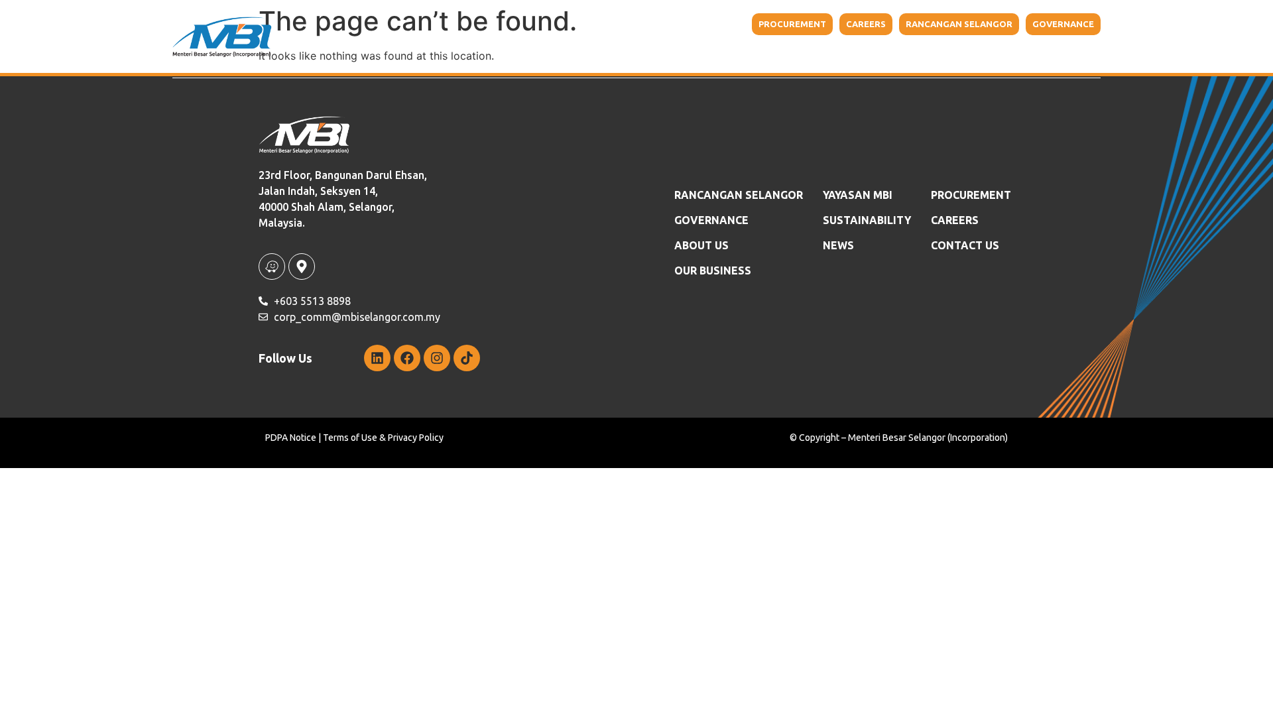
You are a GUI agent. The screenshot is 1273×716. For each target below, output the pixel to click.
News (838, 245)
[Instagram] (437, 358)
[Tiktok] (467, 358)
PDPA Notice (290, 437)
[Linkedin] (377, 358)
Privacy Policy (416, 437)
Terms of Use (350, 437)
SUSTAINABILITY (867, 220)
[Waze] (272, 266)
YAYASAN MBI (806, 53)
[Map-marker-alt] (301, 266)
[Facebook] (407, 358)
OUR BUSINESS (712, 270)
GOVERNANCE (711, 220)
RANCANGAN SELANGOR (738, 195)
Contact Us (1041, 53)
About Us (616, 53)
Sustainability (893, 53)
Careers (955, 220)
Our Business (708, 53)
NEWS (979, 53)
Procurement (971, 195)
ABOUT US (701, 245)
